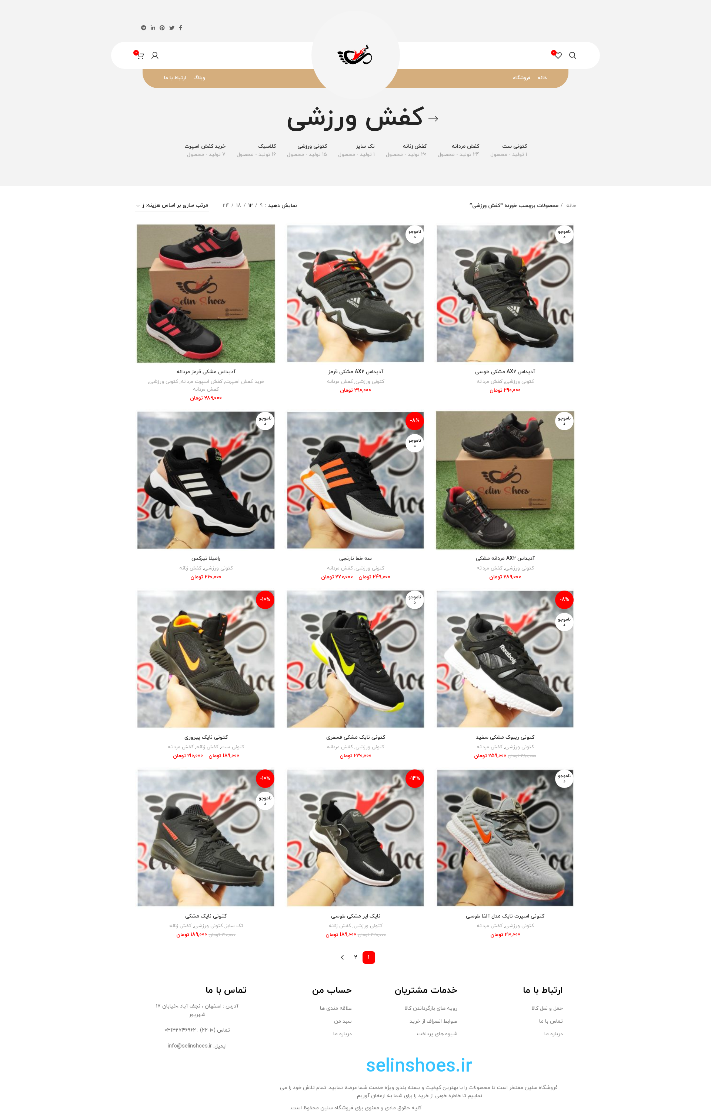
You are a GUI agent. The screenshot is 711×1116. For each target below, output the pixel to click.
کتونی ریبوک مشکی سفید (505, 737)
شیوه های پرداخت (437, 1034)
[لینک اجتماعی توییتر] (172, 28)
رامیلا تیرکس (205, 558)
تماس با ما (551, 1021)
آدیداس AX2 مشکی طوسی (505, 371)
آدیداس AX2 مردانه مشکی (505, 558)
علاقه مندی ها (336, 1008)
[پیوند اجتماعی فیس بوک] (180, 28)
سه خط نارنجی (355, 558)
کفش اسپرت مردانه (202, 381)
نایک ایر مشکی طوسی (355, 916)
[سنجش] (439, 234)
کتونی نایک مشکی (206, 916)
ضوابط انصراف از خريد (433, 1021)
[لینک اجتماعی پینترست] (162, 28)
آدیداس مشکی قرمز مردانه (206, 371)
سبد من (343, 1021)
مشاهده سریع (439, 251)
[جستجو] (572, 55)
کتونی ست (232, 747)
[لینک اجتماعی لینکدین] (152, 28)
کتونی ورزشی (519, 381)
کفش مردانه (490, 381)
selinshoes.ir (419, 1067)
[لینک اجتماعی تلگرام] (143, 28)
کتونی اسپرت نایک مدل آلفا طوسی (505, 916)
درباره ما (553, 1034)
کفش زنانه (190, 568)
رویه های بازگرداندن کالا (430, 1008)
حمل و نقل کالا (547, 1008)
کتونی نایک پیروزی (206, 737)
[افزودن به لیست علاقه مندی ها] (439, 268)
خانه (570, 205)
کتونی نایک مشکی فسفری (355, 737)
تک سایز (234, 925)
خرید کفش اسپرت (244, 381)
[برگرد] (433, 118)
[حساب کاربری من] (155, 55)
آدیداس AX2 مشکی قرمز (355, 371)
